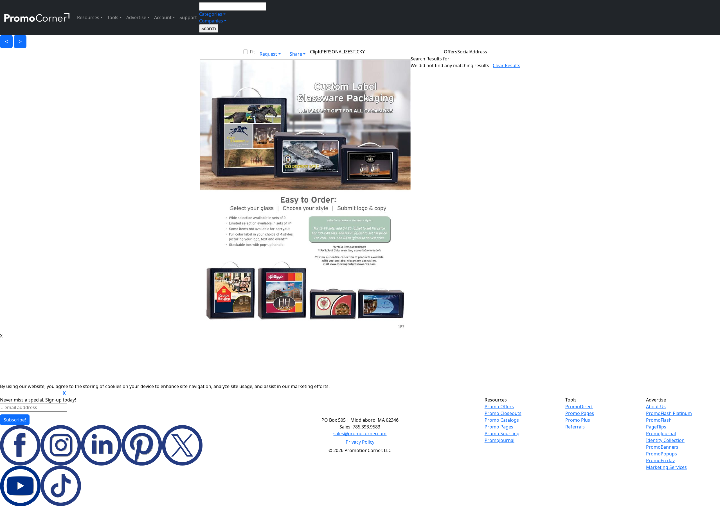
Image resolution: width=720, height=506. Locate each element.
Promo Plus (577, 420)
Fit (252, 52)
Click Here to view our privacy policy (31, 393)
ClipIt (315, 52)
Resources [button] (88, 17)
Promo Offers (499, 406)
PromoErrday (660, 460)
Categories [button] (210, 14)
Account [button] (163, 17)
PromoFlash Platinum (669, 413)
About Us (656, 406)
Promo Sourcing (502, 433)
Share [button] (296, 54)
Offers (450, 52)
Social (463, 52)
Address (478, 52)
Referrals (575, 427)
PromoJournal (499, 440)
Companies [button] (211, 21)
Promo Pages (499, 427)
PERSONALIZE (335, 52)
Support (188, 17)
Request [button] (268, 54)
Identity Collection (665, 440)
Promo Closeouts (503, 413)
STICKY (357, 52)
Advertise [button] (136, 17)
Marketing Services (666, 467)
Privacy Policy (360, 442)
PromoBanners (662, 447)
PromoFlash (659, 420)
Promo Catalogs (502, 420)
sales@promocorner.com (359, 433)
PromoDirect (579, 406)
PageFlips (656, 427)
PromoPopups (661, 454)
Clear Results (506, 65)
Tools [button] (112, 17)
